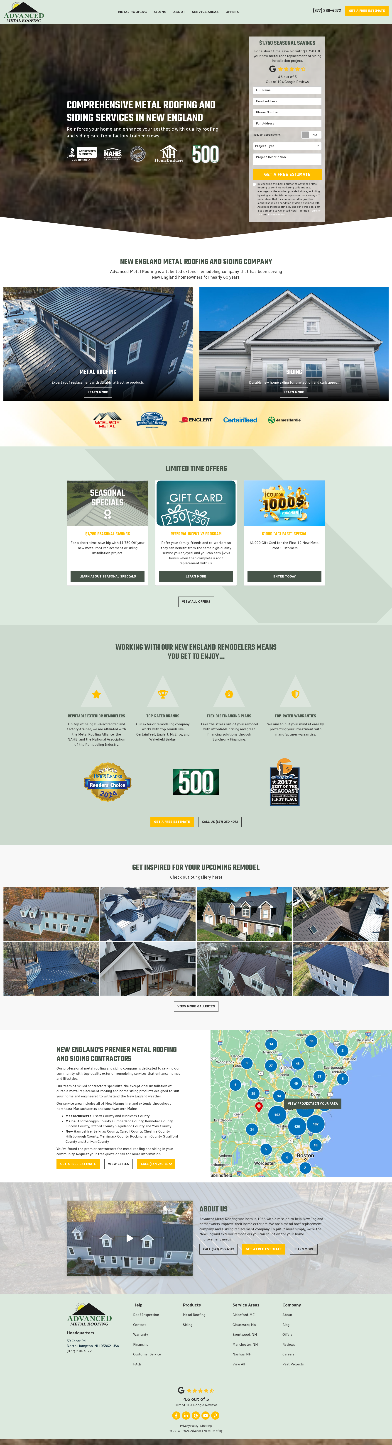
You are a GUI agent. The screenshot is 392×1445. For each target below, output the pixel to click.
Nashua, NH (242, 1354)
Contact (139, 1325)
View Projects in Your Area (313, 1104)
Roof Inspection (146, 1315)
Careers (288, 1354)
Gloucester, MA (244, 1325)
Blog (285, 1325)
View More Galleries (196, 1006)
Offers (287, 1335)
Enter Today (284, 576)
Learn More (196, 576)
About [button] (179, 12)
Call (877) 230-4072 (156, 1164)
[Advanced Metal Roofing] (130, 1238)
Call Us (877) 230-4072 (220, 822)
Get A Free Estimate (287, 174)
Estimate (367, 11)
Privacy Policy (276, 214)
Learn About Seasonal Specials (107, 576)
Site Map (206, 1426)
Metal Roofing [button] (132, 12)
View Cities (118, 1164)
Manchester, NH (245, 1345)
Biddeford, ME (244, 1315)
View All (239, 1364)
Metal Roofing (194, 1315)
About (287, 1315)
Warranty (140, 1335)
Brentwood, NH (245, 1335)
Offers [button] (232, 12)
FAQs (137, 1364)
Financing (140, 1345)
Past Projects (293, 1364)
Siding (187, 1325)
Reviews (288, 1345)
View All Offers (196, 602)
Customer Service (147, 1354)
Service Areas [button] (205, 12)
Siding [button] (160, 12)
